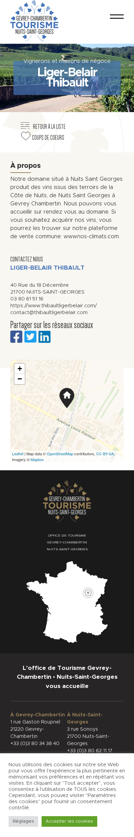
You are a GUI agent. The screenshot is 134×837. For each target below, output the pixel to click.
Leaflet (17, 453)
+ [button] (20, 368)
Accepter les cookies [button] (69, 821)
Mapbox (37, 459)
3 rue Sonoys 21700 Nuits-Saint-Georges (88, 736)
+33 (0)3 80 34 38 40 (34, 743)
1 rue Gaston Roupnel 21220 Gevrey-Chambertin (35, 729)
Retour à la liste (49, 126)
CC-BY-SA (105, 453)
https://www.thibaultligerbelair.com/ (53, 305)
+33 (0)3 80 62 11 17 (89, 750)
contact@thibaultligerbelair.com (49, 312)
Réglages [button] (23, 821)
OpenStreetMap (60, 453)
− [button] (20, 379)
